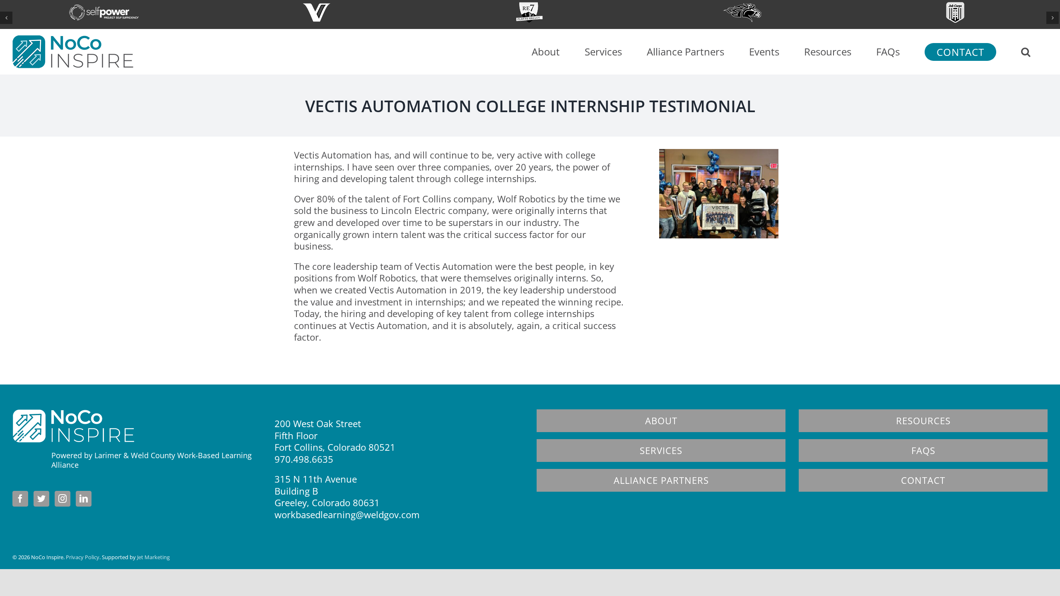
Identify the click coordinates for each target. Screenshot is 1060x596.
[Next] (1052, 18)
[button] (1025, 51)
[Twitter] (41, 499)
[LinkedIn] (84, 499)
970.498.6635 (304, 459)
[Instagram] (62, 499)
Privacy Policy (82, 557)
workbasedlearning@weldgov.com (347, 514)
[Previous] (6, 18)
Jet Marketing (153, 557)
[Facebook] (20, 499)
